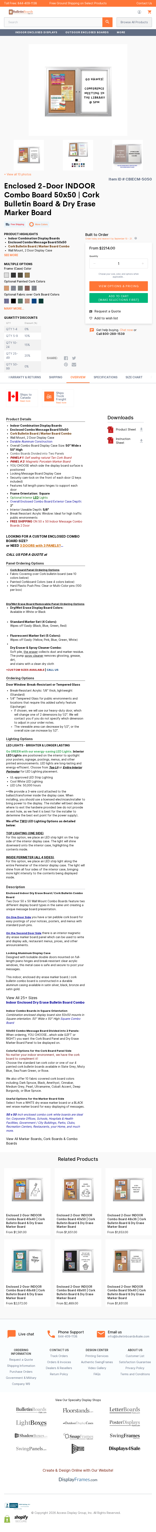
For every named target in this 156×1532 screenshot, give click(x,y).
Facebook (131, 1509)
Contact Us (144, 3)
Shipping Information (21, 1365)
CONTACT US (59, 1350)
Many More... (14, 308)
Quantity (93, 256)
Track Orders (59, 1356)
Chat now (126, 330)
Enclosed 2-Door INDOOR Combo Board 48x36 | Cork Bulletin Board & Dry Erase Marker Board (126, 1221)
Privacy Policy (135, 1368)
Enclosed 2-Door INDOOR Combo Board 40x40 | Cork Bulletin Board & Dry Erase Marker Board (25, 1221)
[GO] (107, 22)
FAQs (97, 1374)
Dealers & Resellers (59, 1368)
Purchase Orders (21, 1371)
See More (11, 255)
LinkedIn (140, 1516)
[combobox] (58, 22)
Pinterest (149, 1509)
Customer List (135, 1356)
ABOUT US (135, 1350)
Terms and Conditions (135, 1374)
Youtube (149, 1516)
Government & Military (21, 1377)
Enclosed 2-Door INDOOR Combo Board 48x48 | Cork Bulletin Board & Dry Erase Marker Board (25, 1292)
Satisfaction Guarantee (135, 1362)
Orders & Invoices (59, 1362)
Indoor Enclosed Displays (36, 32)
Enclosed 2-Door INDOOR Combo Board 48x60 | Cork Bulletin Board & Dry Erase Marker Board (76, 1292)
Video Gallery (97, 1368)
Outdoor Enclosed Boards (87, 32)
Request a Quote (21, 1359)
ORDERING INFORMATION (21, 1351)
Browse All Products (134, 22)
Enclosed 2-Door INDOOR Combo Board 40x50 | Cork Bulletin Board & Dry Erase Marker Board (76, 1221)
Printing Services (97, 1356)
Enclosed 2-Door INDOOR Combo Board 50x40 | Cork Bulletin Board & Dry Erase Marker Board (126, 1292)
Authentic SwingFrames (97, 1362)
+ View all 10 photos (17, 174)
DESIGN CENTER (97, 1350)
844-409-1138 (27, 3)
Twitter (140, 1509)
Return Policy (59, 1374)
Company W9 (21, 1384)
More (121, 32)
